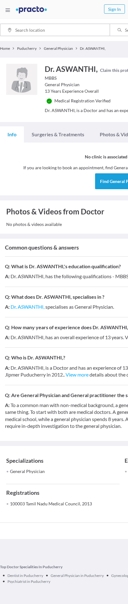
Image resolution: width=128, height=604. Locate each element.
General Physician (27, 471)
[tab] (12, 134)
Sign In (114, 9)
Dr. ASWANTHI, (27, 307)
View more (77, 374)
